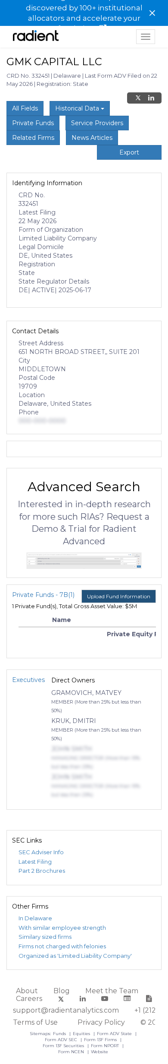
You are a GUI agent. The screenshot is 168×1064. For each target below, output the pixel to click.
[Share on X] (138, 98)
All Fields (25, 108)
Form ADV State (115, 1033)
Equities (82, 1033)
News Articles (92, 138)
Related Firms (33, 138)
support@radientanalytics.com (66, 1010)
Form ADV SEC (61, 1039)
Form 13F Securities (64, 1045)
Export (129, 152)
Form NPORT (105, 1045)
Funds (60, 1033)
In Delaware (35, 918)
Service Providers (97, 123)
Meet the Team (111, 991)
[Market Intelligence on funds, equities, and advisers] (36, 36)
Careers (29, 999)
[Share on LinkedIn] (151, 98)
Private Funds (33, 123)
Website (99, 1052)
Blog (61, 991)
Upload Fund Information (118, 596)
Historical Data (78, 108)
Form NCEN (71, 1052)
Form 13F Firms (101, 1039)
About (27, 991)
